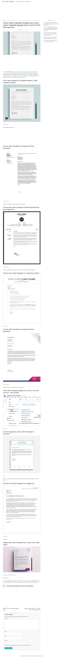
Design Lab (36, 655)
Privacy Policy (22, 1)
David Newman (6, 29)
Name (6, 631)
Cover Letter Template (8, 1)
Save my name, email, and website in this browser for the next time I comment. (18, 645)
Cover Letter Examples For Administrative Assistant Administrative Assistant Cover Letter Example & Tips (51, 23)
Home (4, 20)
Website (6, 640)
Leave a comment (26, 29)
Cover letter (20, 29)
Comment (6, 618)
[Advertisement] (31, 12)
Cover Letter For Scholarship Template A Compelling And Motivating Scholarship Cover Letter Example (50, 34)
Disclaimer (28, 1)
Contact (17, 1)
